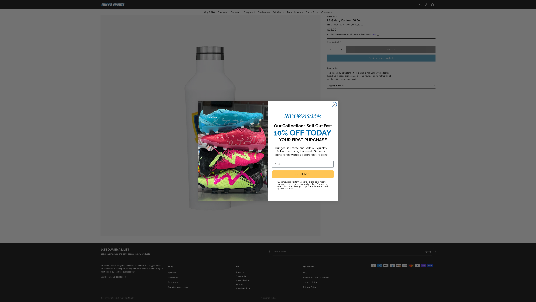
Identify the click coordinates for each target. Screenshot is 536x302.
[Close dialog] (334, 104)
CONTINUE (302, 174)
